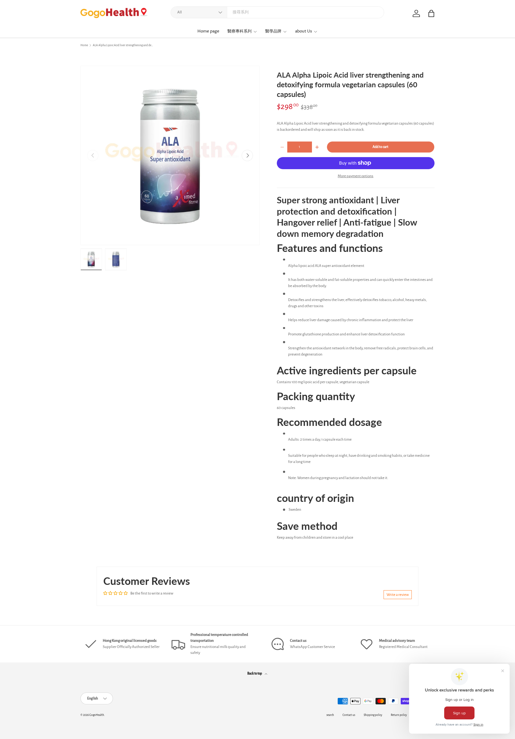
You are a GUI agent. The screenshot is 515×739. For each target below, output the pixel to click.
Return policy (399, 714)
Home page (208, 31)
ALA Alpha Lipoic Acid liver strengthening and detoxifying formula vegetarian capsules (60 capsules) (123, 45)
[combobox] (277, 12)
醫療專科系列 (239, 31)
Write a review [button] (398, 595)
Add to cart (380, 147)
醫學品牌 (273, 31)
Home (84, 45)
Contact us (349, 714)
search (330, 714)
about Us (303, 31)
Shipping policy (373, 714)
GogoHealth (96, 714)
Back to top (255, 673)
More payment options (355, 176)
